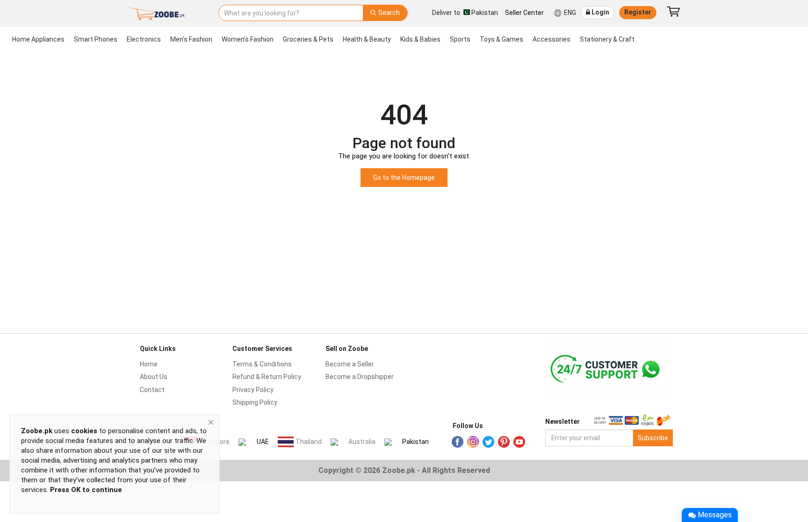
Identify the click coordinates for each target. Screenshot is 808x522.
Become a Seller (349, 364)
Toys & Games (501, 39)
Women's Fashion (248, 39)
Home (149, 364)
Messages (715, 514)
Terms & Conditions (262, 364)
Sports (460, 39)
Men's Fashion (191, 39)
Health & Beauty (367, 39)
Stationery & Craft (607, 39)
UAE (263, 441)
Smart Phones (95, 39)
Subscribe (653, 438)
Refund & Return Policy (266, 376)
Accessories (551, 39)
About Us (153, 376)
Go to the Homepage (404, 177)
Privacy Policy (253, 389)
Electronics (144, 39)
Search (388, 12)
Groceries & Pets (308, 39)
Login (599, 12)
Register (637, 12)
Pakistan (415, 441)
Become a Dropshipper (359, 376)
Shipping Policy (254, 402)
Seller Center (524, 12)
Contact (152, 389)
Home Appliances (38, 39)
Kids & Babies (420, 39)
